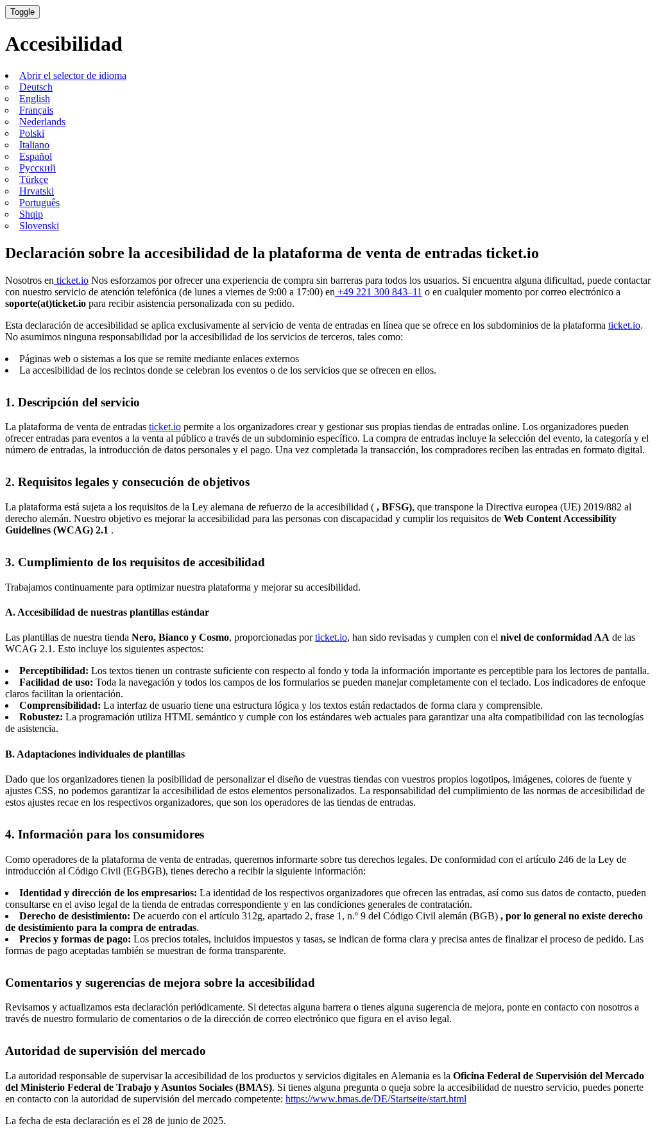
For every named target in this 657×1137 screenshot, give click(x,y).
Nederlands (42, 121)
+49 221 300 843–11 (378, 291)
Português (39, 202)
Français (36, 110)
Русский (37, 167)
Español (35, 156)
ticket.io (71, 280)
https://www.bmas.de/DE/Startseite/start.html (376, 1098)
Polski (31, 133)
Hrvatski (36, 191)
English (34, 98)
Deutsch (36, 87)
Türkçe (33, 179)
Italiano (34, 144)
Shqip (31, 214)
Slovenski (39, 225)
